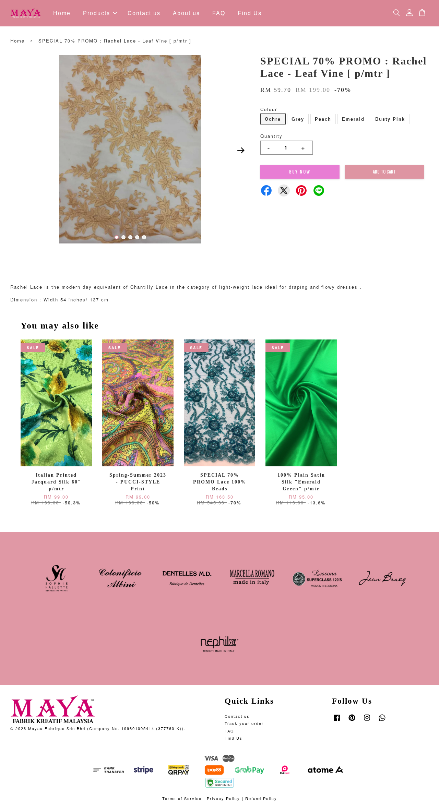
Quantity (271, 136)
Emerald (353, 119)
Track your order (244, 723)
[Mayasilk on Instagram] (367, 721)
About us (186, 13)
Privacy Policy (223, 798)
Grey (298, 119)
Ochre (273, 119)
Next (240, 150)
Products (96, 13)
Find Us (250, 13)
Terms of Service (182, 798)
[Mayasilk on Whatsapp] (382, 721)
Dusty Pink (390, 119)
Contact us (144, 13)
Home (62, 13)
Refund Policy (261, 798)
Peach (323, 119)
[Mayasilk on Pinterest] (352, 721)
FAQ (218, 13)
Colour (268, 109)
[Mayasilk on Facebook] (337, 721)
